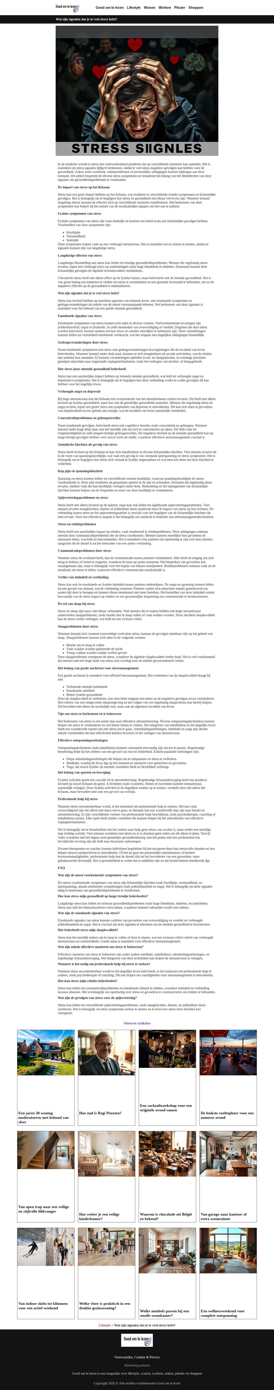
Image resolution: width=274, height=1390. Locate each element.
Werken (165, 7)
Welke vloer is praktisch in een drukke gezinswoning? (104, 1305)
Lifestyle (134, 7)
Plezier (179, 7)
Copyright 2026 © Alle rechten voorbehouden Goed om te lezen (137, 1383)
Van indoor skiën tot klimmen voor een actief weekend (43, 1305)
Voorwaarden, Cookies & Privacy (137, 1357)
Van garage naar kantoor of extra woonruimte (224, 1216)
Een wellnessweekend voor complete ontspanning (223, 1313)
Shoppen (195, 7)
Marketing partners (137, 1365)
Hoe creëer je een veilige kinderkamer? (99, 1216)
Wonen (149, 7)
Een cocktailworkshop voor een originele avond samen (166, 1107)
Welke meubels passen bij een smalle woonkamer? (164, 1313)
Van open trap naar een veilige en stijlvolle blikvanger (43, 1209)
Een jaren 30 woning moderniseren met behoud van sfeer (43, 1117)
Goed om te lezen (110, 7)
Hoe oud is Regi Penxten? (100, 1113)
